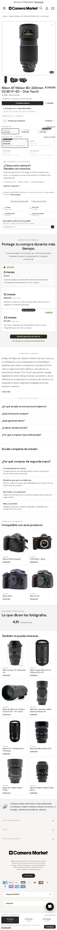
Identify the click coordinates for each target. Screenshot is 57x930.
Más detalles (51, 127)
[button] (53, 8)
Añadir (50, 103)
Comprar (50, 926)
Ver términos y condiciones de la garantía (28, 341)
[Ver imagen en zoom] (52, 24)
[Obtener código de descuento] (52, 226)
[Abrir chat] (50, 907)
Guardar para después (19, 201)
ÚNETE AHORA (28, 875)
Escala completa (49, 137)
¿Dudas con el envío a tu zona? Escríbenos (19, 111)
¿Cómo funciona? (50, 915)
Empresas (39, 2)
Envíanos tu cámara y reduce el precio (17, 99)
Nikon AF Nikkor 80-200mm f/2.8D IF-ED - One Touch (29, 16)
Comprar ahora (22, 103)
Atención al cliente (39, 201)
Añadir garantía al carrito (28, 336)
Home (5, 16)
